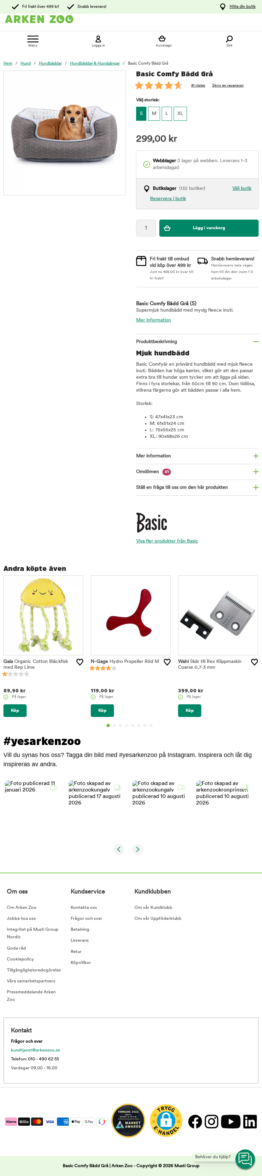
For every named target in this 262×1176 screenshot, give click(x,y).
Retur (76, 952)
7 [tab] (145, 725)
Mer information (153, 320)
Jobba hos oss (21, 918)
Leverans (80, 940)
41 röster (198, 86)
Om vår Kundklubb (153, 907)
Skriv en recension (228, 86)
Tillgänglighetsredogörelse (34, 970)
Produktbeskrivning (156, 341)
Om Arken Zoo (22, 907)
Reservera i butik (168, 198)
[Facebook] (195, 1121)
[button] (32, 808)
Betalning (80, 929)
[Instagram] (211, 1121)
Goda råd (16, 948)
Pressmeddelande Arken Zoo (31, 996)
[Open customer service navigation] (246, 1160)
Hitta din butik (243, 7)
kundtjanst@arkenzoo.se (35, 1050)
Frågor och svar (86, 918)
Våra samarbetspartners (31, 981)
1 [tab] (108, 725)
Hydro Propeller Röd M (125, 661)
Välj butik (241, 188)
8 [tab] (151, 725)
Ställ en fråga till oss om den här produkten (182, 487)
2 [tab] (114, 725)
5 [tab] (132, 725)
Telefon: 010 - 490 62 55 (35, 1059)
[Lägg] (79, 662)
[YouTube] (230, 1121)
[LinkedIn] (249, 1121)
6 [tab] (139, 725)
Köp (15, 710)
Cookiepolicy (20, 959)
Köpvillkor (81, 963)
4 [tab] (126, 725)
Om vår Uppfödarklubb (157, 918)
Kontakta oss (84, 907)
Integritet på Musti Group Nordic (32, 933)
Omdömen (152, 471)
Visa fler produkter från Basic (167, 541)
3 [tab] (120, 725)
